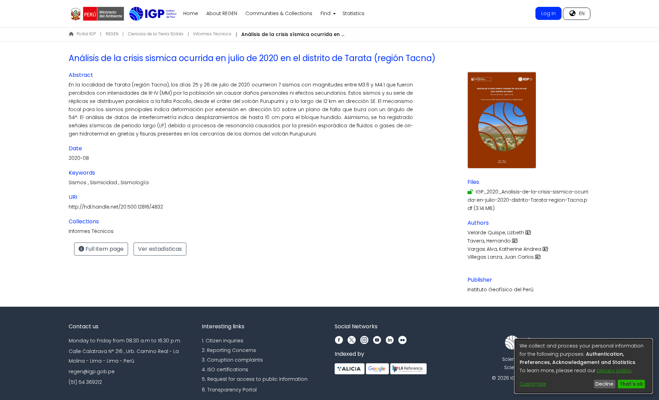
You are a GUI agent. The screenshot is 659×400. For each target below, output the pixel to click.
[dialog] (583, 366)
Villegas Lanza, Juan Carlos (501, 257)
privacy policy (614, 370)
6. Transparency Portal (229, 389)
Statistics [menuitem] (354, 13)
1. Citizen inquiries (222, 340)
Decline (604, 383)
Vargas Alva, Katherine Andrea (505, 249)
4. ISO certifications (225, 369)
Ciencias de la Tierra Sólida (155, 34)
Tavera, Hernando (489, 240)
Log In (548, 13)
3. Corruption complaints (232, 359)
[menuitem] (327, 13)
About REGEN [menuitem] (221, 13)
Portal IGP (86, 34)
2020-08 (79, 158)
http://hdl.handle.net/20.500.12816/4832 (116, 206)
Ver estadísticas (160, 249)
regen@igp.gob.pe (92, 371)
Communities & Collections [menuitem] (278, 13)
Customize (533, 383)
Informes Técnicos (212, 34)
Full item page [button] (104, 249)
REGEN (112, 34)
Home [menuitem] (190, 13)
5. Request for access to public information (255, 379)
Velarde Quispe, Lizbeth (496, 232)
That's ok (631, 383)
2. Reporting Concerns (229, 350)
